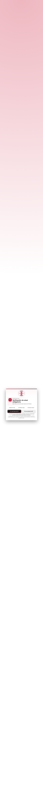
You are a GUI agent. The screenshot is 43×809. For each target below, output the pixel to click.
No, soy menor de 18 (28, 411)
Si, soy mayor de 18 (14, 411)
